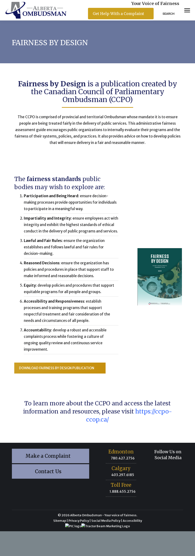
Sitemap (59, 521)
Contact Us (49, 471)
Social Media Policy (105, 521)
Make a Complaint (48, 456)
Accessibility (132, 521)
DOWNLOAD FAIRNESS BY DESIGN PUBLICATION (56, 368)
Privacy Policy (78, 521)
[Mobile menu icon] (187, 10)
